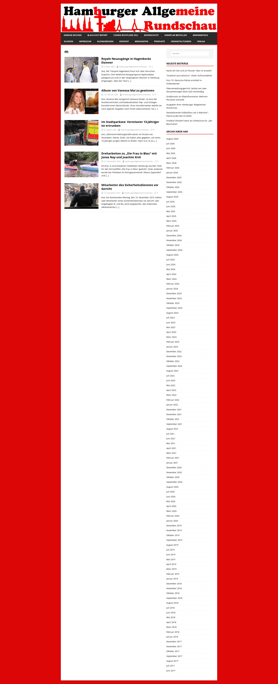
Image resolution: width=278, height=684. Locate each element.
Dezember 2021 (174, 409)
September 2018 (174, 598)
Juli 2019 (170, 549)
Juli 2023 (170, 317)
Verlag (201, 41)
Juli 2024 (170, 259)
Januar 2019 (172, 578)
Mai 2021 (170, 443)
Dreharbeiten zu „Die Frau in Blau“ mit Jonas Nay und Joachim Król (129, 155)
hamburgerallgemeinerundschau (133, 66)
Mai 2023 (170, 327)
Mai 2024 (170, 269)
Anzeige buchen (73, 35)
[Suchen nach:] (190, 53)
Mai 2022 (170, 385)
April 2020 (171, 506)
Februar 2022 (172, 399)
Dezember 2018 (174, 583)
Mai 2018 (170, 617)
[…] (129, 80)
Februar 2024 (172, 283)
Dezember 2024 (174, 235)
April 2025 (171, 216)
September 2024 (174, 250)
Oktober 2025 (172, 187)
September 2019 (174, 540)
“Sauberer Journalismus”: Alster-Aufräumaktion (189, 75)
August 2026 (172, 138)
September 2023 (174, 308)
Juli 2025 (170, 201)
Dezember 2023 (174, 293)
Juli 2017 (170, 665)
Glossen (68, 41)
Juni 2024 (170, 264)
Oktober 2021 (172, 419)
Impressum (85, 41)
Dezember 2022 (174, 351)
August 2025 (172, 196)
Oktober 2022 (172, 361)
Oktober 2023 (172, 303)
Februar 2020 (172, 515)
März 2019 (171, 569)
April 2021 (171, 448)
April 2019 (171, 564)
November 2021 (174, 414)
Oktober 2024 (172, 245)
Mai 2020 (170, 501)
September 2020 (174, 482)
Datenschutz (151, 35)
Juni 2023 (170, 322)
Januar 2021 (172, 462)
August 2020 (172, 486)
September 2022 (174, 366)
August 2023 (172, 312)
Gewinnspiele (200, 35)
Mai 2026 (170, 153)
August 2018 (172, 602)
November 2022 (174, 356)
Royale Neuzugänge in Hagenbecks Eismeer (126, 60)
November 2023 (174, 298)
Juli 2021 (170, 433)
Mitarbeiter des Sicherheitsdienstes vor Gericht (129, 187)
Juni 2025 (170, 206)
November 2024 (174, 240)
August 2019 (172, 545)
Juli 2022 (170, 375)
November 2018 (174, 588)
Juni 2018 (170, 612)
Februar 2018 (172, 632)
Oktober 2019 (172, 535)
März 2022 (171, 395)
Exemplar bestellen (175, 35)
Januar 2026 (172, 172)
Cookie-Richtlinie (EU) (125, 35)
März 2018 (171, 627)
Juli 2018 (170, 607)
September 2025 (174, 192)
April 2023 (171, 332)
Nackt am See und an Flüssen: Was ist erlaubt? (189, 70)
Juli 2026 (170, 143)
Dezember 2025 (174, 177)
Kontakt (124, 41)
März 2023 (171, 337)
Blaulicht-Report (97, 35)
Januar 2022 (172, 404)
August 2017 (172, 661)
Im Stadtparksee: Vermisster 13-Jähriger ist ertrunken (130, 124)
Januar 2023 (172, 346)
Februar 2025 (172, 225)
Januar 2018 (172, 636)
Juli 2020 (170, 491)
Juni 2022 (170, 380)
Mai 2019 (170, 559)
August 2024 (172, 254)
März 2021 (171, 453)
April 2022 (171, 390)
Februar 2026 (172, 167)
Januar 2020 (172, 520)
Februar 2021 (172, 457)
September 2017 (174, 656)
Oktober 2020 (172, 477)
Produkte (159, 41)
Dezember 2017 (174, 641)
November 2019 (174, 530)
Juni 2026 (170, 148)
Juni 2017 (170, 670)
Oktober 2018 (172, 593)
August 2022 (172, 370)
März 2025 (171, 221)
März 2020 (171, 511)
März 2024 (171, 279)
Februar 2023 (172, 341)
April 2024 (171, 274)
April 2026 (171, 158)
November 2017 (174, 646)
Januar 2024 (172, 288)
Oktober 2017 (172, 651)
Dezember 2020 (174, 467)
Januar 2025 (172, 230)
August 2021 (172, 428)
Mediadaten (141, 41)
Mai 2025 (170, 211)
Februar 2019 (172, 574)
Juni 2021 (170, 438)
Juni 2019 (170, 554)
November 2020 (174, 472)
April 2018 (171, 622)
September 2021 (174, 424)
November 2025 (174, 182)
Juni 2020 (170, 496)
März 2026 (171, 163)
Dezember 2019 (174, 525)
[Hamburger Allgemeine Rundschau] (139, 30)
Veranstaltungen (181, 41)
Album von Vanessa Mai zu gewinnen (127, 90)
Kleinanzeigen (105, 41)
